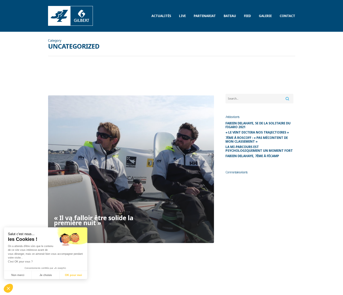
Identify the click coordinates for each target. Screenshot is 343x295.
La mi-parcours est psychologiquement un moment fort (259, 149)
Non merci (17, 275)
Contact (287, 15)
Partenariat (205, 15)
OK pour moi (73, 275)
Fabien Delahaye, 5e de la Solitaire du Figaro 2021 (258, 125)
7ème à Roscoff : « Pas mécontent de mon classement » (256, 139)
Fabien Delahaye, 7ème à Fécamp (252, 156)
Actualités (161, 15)
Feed (247, 15)
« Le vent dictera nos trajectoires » (257, 132)
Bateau (230, 15)
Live (182, 15)
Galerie (265, 15)
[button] (8, 288)
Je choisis (46, 275)
